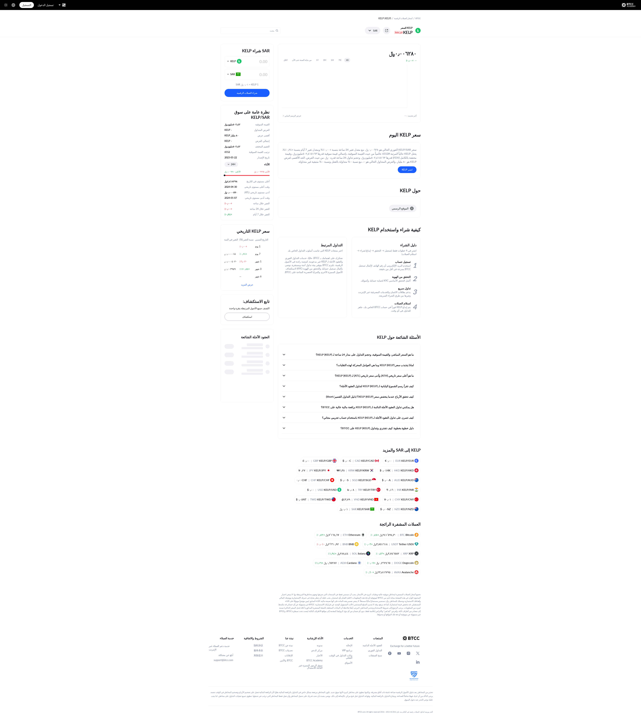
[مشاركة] (386, 30)
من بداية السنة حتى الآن (301, 60)
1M (332, 60)
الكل (285, 60)
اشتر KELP (407, 169)
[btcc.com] (628, 5)
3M (324, 60)
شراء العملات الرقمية (247, 92)
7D (340, 60)
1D (347, 60)
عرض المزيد (247, 284)
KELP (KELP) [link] (384, 18)
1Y (317, 60)
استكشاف (247, 316)
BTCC (418, 18)
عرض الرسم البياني (293, 115)
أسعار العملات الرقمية (403, 18)
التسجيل (26, 5)
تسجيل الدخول (46, 5)
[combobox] (231, 164)
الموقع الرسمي (400, 208)
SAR (375, 30)
